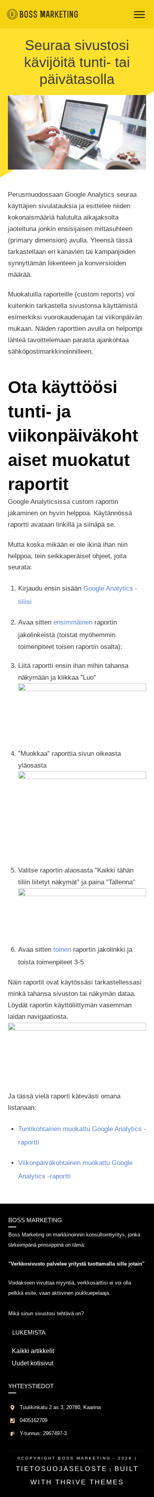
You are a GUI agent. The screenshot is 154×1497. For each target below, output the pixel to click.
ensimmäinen (72, 622)
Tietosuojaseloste (61, 1469)
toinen (62, 949)
